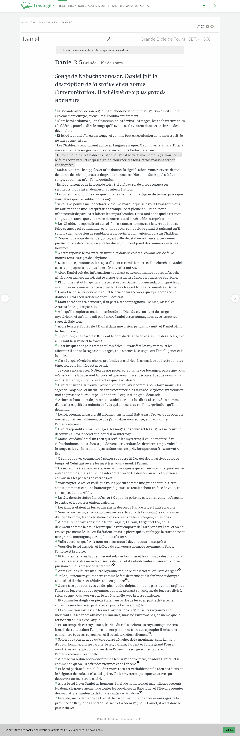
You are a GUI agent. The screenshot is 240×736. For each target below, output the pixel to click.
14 (56, 271)
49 (56, 697)
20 (56, 335)
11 (56, 237)
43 (56, 609)
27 (56, 428)
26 (56, 413)
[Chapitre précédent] (5, 298)
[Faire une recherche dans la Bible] (215, 5)
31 (56, 482)
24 (56, 384)
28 (56, 438)
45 (56, 638)
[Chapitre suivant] (235, 298)
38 (56, 555)
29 (56, 457)
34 (56, 511)
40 (56, 575)
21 (56, 345)
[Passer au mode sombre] (204, 5)
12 (56, 252)
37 (56, 545)
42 (56, 599)
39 (56, 570)
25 (56, 398)
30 (56, 467)
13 (56, 261)
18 (56, 310)
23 (56, 369)
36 (56, 540)
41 (56, 584)
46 (56, 658)
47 (56, 667)
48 (56, 682)
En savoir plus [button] (94, 730)
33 (56, 506)
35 (56, 521)
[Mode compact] (198, 27)
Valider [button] (229, 730)
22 (56, 359)
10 (56, 222)
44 (56, 623)
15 (56, 281)
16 (56, 291)
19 (56, 325)
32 (56, 496)
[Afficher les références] (203, 27)
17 (56, 301)
